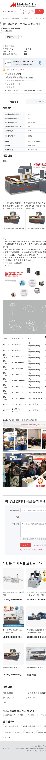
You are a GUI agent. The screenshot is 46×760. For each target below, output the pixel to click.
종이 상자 (29, 732)
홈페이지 (6, 18)
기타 (4, 702)
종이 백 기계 (31, 697)
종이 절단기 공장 (11, 726)
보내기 (25, 545)
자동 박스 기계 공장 (12, 732)
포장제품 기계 (27, 18)
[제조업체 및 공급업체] (23, 4)
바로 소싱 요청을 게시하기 (32, 549)
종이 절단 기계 (8, 697)
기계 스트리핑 (8, 693)
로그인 (35, 90)
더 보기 (6, 737)
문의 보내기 (11, 37)
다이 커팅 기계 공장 (31, 726)
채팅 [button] (20, 36)
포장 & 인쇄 (15, 18)
